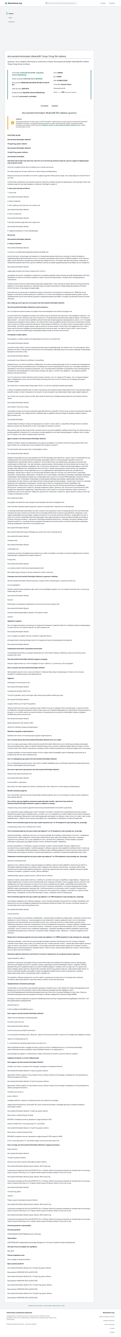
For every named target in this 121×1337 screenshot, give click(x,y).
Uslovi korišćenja (109, 1324)
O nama (102, 3)
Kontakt (112, 3)
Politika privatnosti (108, 1320)
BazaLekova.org (15, 3)
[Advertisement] (60, 37)
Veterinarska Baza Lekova (106, 1316)
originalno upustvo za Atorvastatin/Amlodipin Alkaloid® (59, 125)
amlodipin (55, 106)
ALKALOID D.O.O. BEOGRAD (32, 79)
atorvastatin (44, 106)
